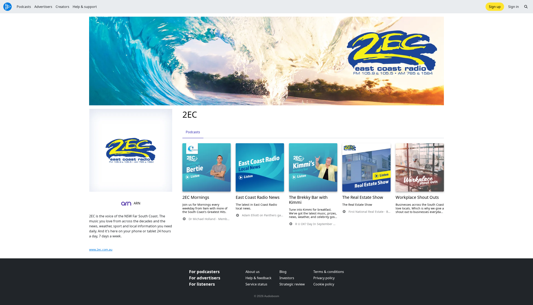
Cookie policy (323, 284)
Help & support (85, 6)
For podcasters (204, 271)
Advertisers (43, 6)
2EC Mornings (195, 197)
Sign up (495, 6)
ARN (136, 203)
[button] (526, 6)
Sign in (513, 6)
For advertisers (204, 278)
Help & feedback (258, 278)
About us (252, 271)
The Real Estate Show (362, 197)
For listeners (202, 284)
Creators (62, 6)
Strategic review (292, 284)
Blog (282, 271)
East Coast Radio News (258, 197)
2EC (189, 114)
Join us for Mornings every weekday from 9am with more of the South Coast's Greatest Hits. (204, 208)
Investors (286, 278)
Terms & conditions (328, 271)
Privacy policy (324, 278)
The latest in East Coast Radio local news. (256, 206)
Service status (256, 284)
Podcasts (24, 6)
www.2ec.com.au (100, 249)
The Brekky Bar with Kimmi (308, 199)
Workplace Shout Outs (417, 197)
